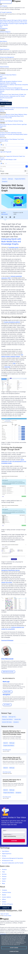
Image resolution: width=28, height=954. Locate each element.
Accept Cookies (14, 947)
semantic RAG (17, 719)
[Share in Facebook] (2, 217)
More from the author (8, 671)
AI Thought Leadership (6, 12)
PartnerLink (16, 156)
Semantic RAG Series (7, 722)
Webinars (20, 114)
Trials (3, 871)
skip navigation (5, 1)
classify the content (6, 582)
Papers (16, 114)
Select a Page (4, 173)
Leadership (13, 132)
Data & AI (4, 178)
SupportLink (9, 156)
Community (11, 109)
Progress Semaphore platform (12, 322)
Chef (5, 88)
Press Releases (13, 139)
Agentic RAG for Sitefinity (20, 20)
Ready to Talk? (12, 159)
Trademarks (3, 934)
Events (22, 116)
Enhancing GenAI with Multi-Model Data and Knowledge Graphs (11, 241)
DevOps (2, 88)
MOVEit (5, 86)
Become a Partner (12, 124)
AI (0, 4)
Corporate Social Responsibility (15, 134)
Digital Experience (4, 49)
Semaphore (8, 81)
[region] (14, 944)
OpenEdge (13, 83)
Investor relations (6, 897)
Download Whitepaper (7, 640)
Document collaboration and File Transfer (14, 96)
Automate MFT (6, 98)
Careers (2, 141)
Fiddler (22, 94)
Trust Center (20, 139)
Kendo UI (20, 84)
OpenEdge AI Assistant (8, 23)
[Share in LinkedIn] (10, 217)
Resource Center (10, 114)
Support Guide (3, 109)
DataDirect (14, 81)
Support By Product (5, 107)
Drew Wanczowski (7, 659)
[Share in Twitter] (6, 217)
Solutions (2, 30)
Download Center (23, 107)
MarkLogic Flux (12, 716)
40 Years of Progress (7, 904)
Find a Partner (3, 124)
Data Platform (3, 20)
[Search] (1, 142)
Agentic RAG (10, 20)
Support (2, 106)
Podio (1, 86)
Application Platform (5, 83)
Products (2, 73)
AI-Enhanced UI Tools (5, 94)
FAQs (10, 117)
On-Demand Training (17, 121)
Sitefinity (12, 84)
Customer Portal (14, 107)
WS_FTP (6, 101)
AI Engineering (3, 28)
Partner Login (20, 124)
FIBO (14, 363)
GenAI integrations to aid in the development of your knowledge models (13, 461)
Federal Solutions (4, 66)
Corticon (20, 81)
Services (2, 111)
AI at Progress (3, 6)
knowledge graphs (14, 247)
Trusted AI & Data (4, 75)
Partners (2, 122)
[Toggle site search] (1, 161)
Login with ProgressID (5, 152)
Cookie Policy (18, 942)
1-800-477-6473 (4, 159)
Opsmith (4, 25)
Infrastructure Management (7, 57)
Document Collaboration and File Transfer (12, 863)
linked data (7, 367)
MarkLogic (2, 81)
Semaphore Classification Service (10, 570)
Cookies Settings (13, 951)
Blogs (18, 116)
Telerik (16, 84)
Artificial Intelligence (5, 31)
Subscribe (14, 840)
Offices (6, 141)
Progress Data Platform (20, 178)
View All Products (6, 103)
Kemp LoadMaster (15, 89)
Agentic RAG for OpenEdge (7, 22)
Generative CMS (18, 22)
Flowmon (8, 89)
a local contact (7, 915)
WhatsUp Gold (24, 89)
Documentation (4, 116)
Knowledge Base (12, 116)
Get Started (7, 704)
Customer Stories (4, 117)
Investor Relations (4, 139)
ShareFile (25, 84)
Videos (25, 114)
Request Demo (7, 691)
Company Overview (5, 132)
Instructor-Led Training (6, 121)
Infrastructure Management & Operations (12, 858)
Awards (4, 894)
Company (2, 129)
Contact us (5, 907)
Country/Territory (7, 834)
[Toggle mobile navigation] (1, 169)
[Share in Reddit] (14, 217)
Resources (3, 112)
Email (4, 830)
